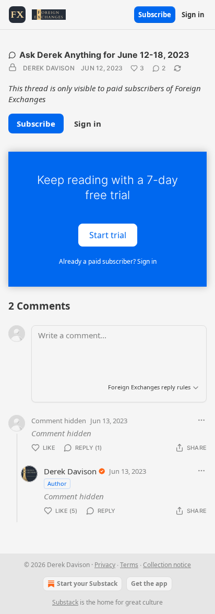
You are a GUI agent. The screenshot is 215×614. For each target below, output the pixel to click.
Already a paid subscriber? (108, 261)
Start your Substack (87, 583)
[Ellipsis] (201, 420)
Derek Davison (49, 68)
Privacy (104, 564)
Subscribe (154, 14)
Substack (65, 602)
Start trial (107, 235)
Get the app (149, 583)
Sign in (193, 14)
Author (57, 483)
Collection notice (167, 564)
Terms (129, 564)
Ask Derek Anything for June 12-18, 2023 (104, 55)
